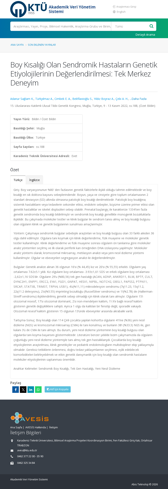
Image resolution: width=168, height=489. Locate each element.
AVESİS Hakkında (35, 427)
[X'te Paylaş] (23, 389)
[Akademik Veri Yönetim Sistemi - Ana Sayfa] (29, 9)
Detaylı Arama (145, 34)
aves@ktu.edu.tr (27, 450)
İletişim (53, 427)
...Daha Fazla (138, 99)
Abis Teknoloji (140, 484)
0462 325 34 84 (26, 463)
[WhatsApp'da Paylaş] (38, 389)
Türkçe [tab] (18, 180)
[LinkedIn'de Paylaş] (30, 389)
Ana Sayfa (17, 44)
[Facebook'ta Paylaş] (15, 389)
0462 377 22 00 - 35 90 (30, 456)
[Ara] (151, 26)
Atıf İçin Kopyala (58, 389)
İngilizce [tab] (34, 180)
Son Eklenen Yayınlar (42, 44)
